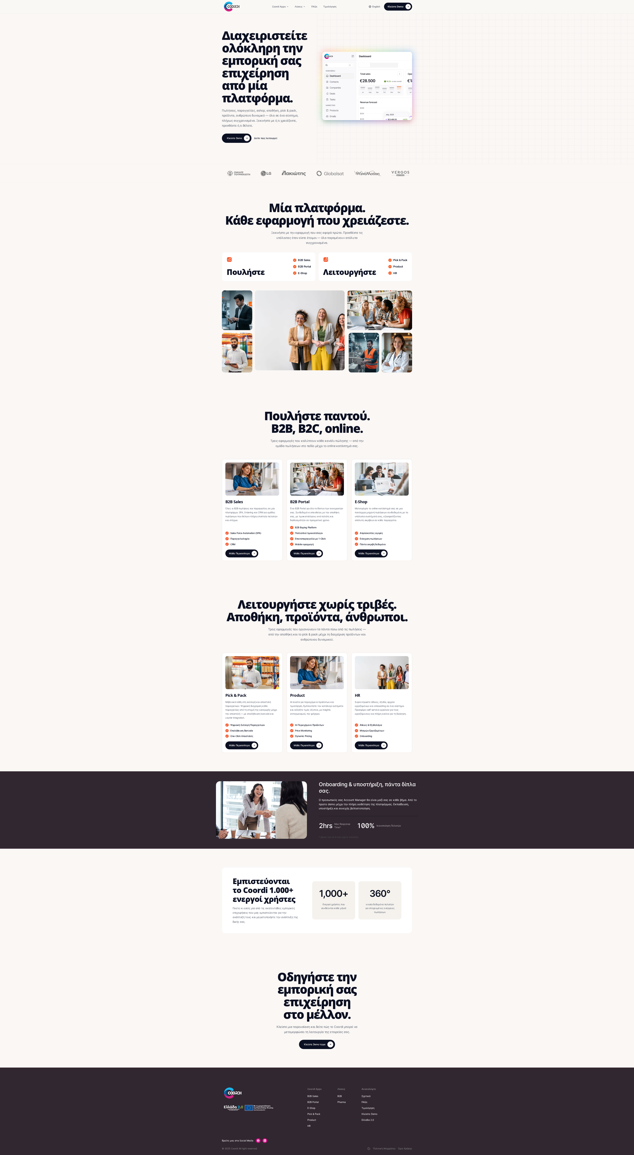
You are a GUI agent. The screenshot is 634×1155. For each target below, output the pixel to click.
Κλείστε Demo (396, 6)
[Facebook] (258, 1140)
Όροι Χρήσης (405, 1148)
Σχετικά (366, 1096)
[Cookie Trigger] (368, 1148)
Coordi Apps (279, 6)
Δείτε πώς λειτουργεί (265, 138)
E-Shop (311, 1108)
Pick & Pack (313, 1114)
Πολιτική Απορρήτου (384, 1148)
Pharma (341, 1102)
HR (309, 1125)
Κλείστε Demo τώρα (314, 1044)
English (376, 6)
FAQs (314, 6)
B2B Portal (313, 1102)
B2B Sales (312, 1096)
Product (311, 1119)
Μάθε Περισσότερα (239, 553)
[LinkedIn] (265, 1140)
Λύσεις (298, 6)
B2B (339, 1096)
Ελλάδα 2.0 (368, 1119)
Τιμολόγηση (329, 6)
